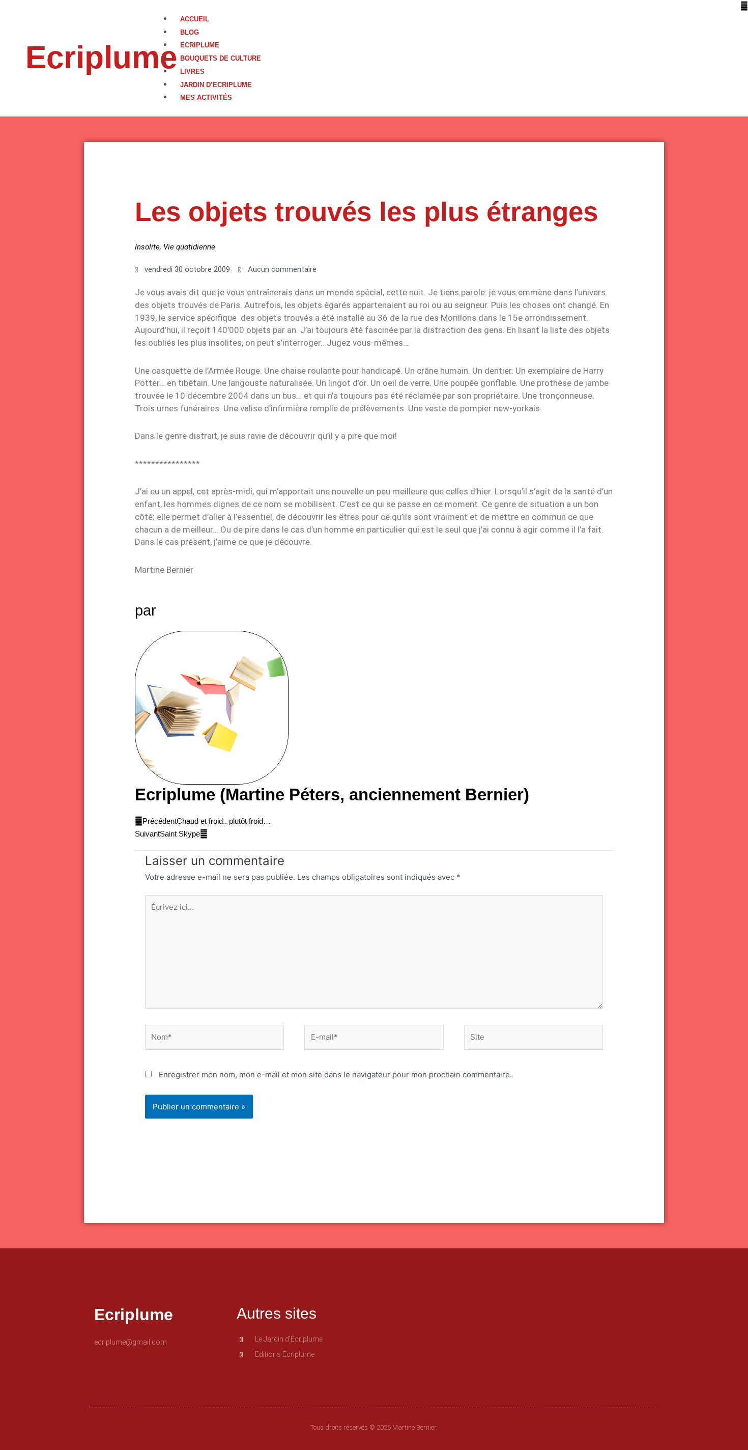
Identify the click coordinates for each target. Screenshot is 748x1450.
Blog (189, 32)
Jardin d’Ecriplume (216, 85)
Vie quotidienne (189, 247)
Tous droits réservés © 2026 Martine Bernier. (374, 1427)
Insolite (147, 247)
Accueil (194, 19)
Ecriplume (101, 57)
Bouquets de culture (220, 58)
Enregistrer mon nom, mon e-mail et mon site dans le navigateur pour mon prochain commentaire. (335, 1074)
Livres (192, 71)
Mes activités (206, 97)
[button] (455, 6)
